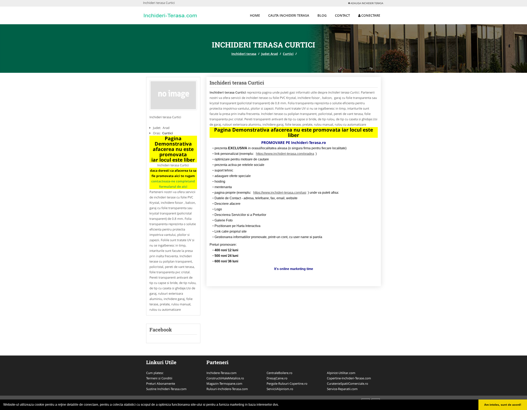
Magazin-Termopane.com (224, 383)
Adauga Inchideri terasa (366, 3)
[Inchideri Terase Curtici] (173, 95)
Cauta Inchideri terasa (288, 15)
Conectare (370, 15)
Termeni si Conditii (159, 378)
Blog (322, 15)
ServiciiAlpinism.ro (280, 389)
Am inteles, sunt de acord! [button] (502, 404)
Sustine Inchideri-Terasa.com (166, 389)
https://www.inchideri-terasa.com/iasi (279, 192)
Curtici (288, 54)
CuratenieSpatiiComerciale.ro (347, 383)
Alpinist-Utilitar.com (341, 373)
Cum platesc (154, 373)
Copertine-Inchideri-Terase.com (349, 378)
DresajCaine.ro (277, 378)
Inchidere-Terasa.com (221, 373)
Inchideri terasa (243, 54)
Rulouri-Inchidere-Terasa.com (227, 389)
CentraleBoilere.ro (279, 373)
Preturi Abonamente (160, 383)
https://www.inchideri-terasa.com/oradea (285, 153)
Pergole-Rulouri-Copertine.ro (287, 383)
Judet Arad (269, 54)
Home (255, 15)
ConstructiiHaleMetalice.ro (225, 378)
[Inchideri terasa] (170, 15)
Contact (342, 15)
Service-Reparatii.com (342, 389)
